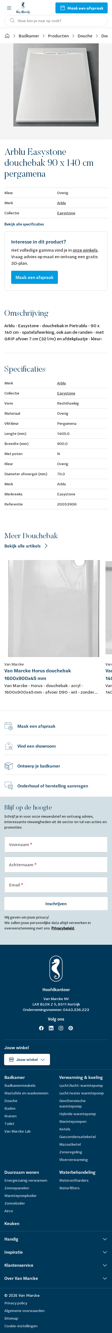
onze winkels (85, 250)
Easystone (66, 212)
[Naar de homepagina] (23, 8)
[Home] (7, 35)
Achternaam (21, 864)
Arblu (61, 202)
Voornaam (19, 844)
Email (15, 884)
